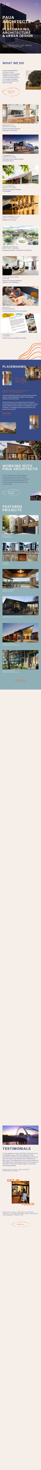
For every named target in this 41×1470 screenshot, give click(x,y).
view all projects (20, 680)
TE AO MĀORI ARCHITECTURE (9, 186)
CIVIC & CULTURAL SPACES (11, 277)
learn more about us (11, 92)
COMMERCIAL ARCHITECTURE (9, 156)
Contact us (20, 1224)
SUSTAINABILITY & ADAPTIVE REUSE (10, 217)
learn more (6, 413)
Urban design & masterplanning (10, 247)
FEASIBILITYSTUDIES (8, 335)
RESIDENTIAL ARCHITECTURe (9, 126)
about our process (11, 492)
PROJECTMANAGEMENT (9, 308)
